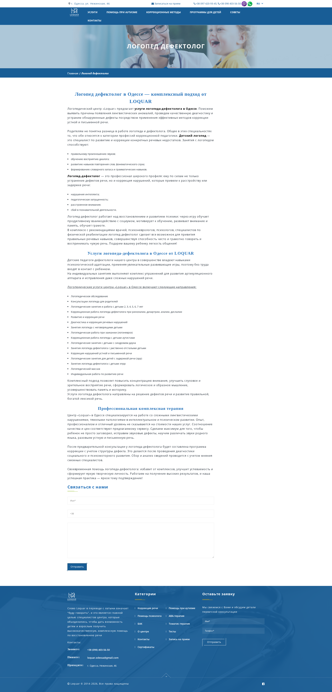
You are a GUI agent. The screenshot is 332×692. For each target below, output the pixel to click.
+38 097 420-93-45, (207, 3)
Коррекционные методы (163, 12)
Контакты (94, 20)
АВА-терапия (176, 616)
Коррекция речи (148, 608)
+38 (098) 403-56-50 (98, 649)
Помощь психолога (150, 616)
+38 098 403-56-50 (230, 3)
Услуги (93, 12)
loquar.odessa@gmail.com (102, 657)
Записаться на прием (167, 3)
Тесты (172, 631)
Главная (72, 73)
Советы (235, 12)
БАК (140, 623)
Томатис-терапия (179, 623)
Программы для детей (205, 12)
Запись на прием (179, 639)
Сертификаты (146, 647)
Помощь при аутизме (122, 12)
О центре (143, 631)
